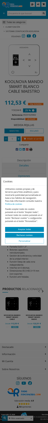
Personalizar (24, 241)
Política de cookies (13, 204)
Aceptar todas (24, 229)
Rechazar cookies (25, 235)
